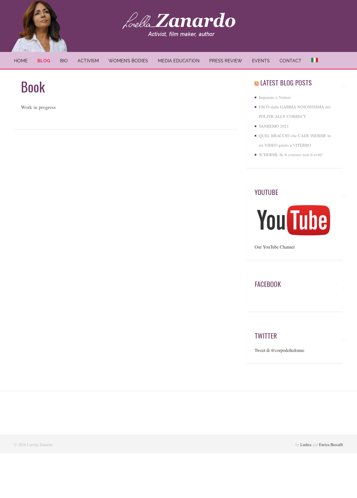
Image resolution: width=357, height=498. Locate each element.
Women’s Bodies (128, 60)
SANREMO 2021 (274, 126)
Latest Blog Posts (286, 82)
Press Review (225, 60)
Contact (290, 60)
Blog (43, 60)
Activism (88, 60)
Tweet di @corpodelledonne (279, 350)
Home (21, 60)
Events (261, 60)
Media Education (178, 60)
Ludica (305, 444)
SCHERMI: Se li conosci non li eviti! (291, 154)
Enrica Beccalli (331, 444)
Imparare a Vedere (275, 97)
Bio (64, 60)
